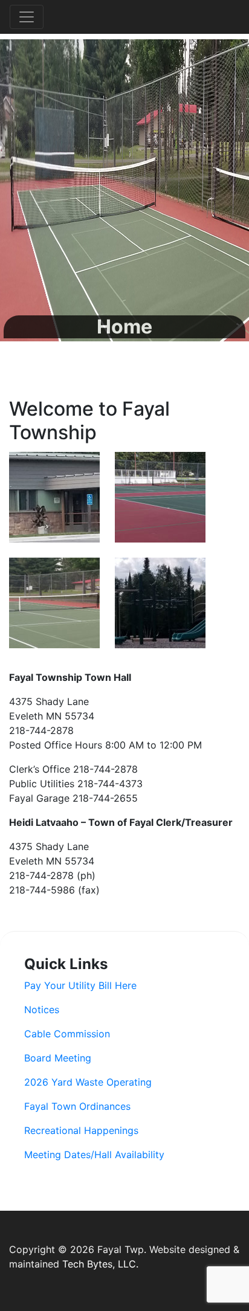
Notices (41, 1009)
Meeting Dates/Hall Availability (94, 1154)
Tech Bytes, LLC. (100, 1264)
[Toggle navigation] (27, 17)
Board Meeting (57, 1058)
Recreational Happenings (81, 1130)
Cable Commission (67, 1034)
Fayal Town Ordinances (77, 1106)
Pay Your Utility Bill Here (80, 985)
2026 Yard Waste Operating (88, 1082)
